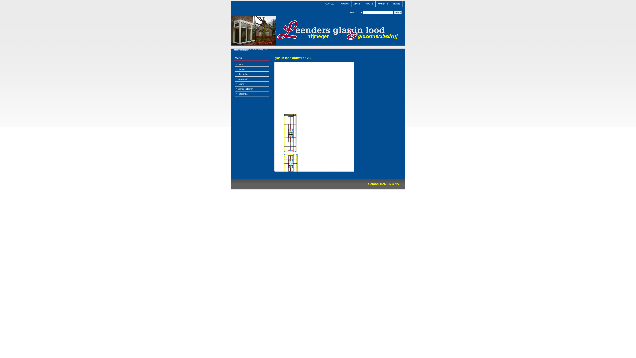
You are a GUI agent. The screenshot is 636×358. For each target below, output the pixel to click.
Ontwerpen (244, 50)
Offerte (383, 3)
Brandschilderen (245, 89)
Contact (330, 3)
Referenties (243, 94)
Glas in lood (243, 74)
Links (357, 3)
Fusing (241, 84)
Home (396, 3)
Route (369, 3)
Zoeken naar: (356, 12)
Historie (241, 69)
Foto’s (345, 3)
